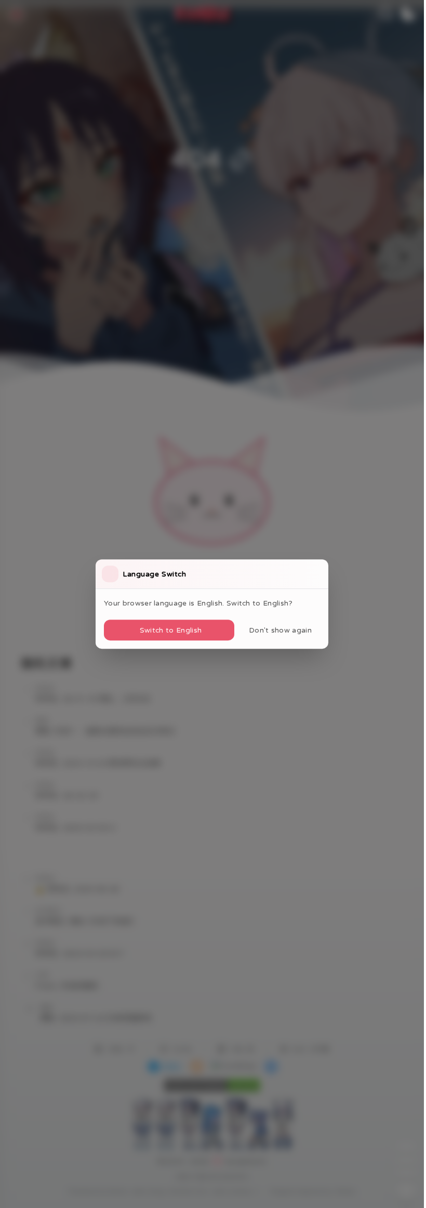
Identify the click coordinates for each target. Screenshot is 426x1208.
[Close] (319, 574)
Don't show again (280, 630)
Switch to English (171, 630)
